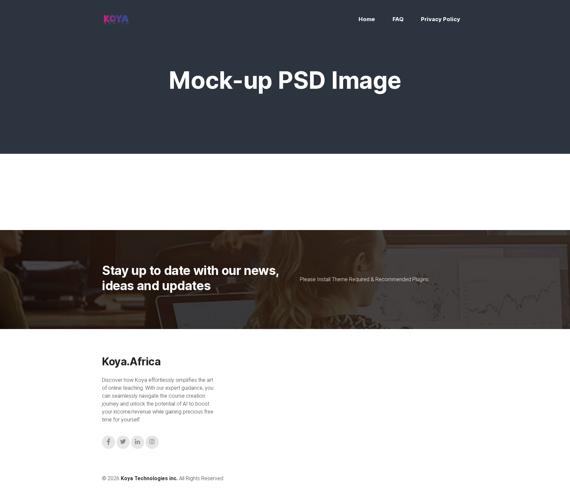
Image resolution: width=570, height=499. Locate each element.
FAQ (398, 19)
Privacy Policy (440, 19)
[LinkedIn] (137, 442)
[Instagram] (152, 442)
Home (367, 19)
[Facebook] (108, 442)
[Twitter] (123, 442)
